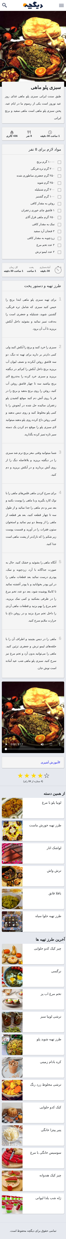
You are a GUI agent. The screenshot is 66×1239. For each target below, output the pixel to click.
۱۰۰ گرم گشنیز (45, 196)
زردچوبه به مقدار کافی (41, 238)
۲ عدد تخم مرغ (45, 244)
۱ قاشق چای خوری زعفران (38, 210)
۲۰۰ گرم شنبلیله (45, 189)
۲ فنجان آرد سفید (44, 231)
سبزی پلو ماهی (33, 299)
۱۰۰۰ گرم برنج (46, 161)
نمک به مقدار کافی (43, 224)
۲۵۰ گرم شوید (46, 182)
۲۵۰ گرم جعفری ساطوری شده (36, 175)
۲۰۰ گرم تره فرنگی (43, 168)
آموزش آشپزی (49, 762)
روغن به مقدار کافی (42, 203)
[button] (61, 5)
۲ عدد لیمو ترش (45, 251)
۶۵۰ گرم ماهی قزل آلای (40, 217)
